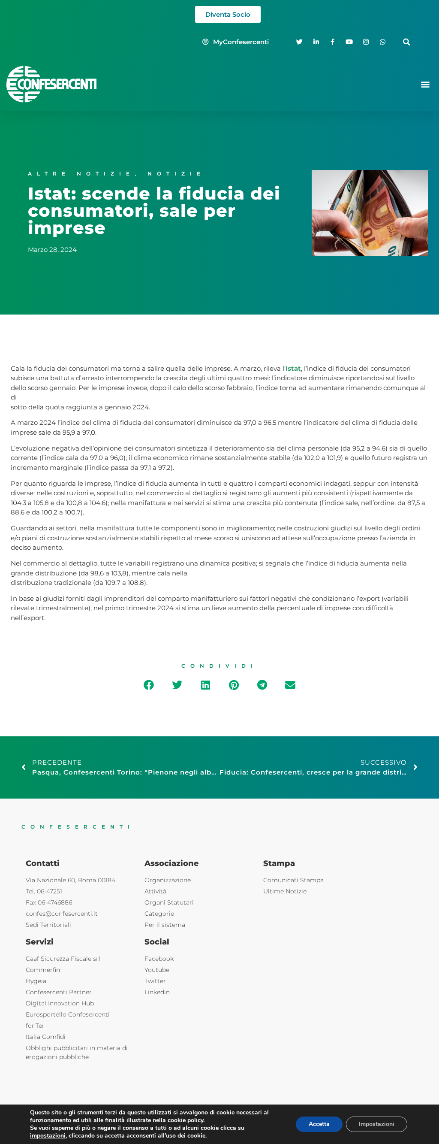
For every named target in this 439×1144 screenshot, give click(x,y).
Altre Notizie (81, 173)
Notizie (176, 173)
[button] (407, 42)
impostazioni (48, 1136)
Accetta (319, 1124)
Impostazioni (376, 1124)
